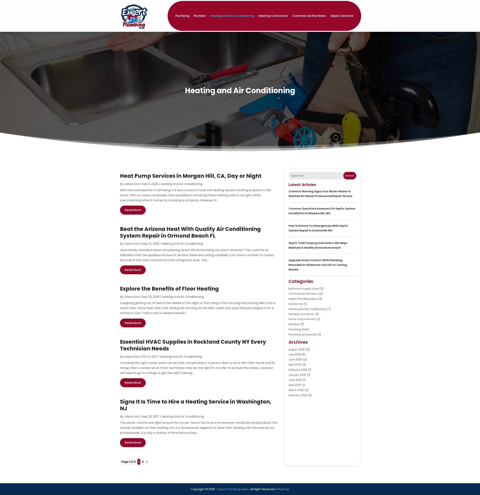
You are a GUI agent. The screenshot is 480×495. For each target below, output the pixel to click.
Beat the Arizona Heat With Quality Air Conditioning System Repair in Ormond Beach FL (190, 232)
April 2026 (295, 364)
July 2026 (295, 354)
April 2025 (295, 385)
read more (133, 210)
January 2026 (297, 375)
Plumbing (182, 16)
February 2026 (298, 370)
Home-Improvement (302, 319)
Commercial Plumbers (309, 16)
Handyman (296, 304)
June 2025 (295, 380)
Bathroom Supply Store (304, 289)
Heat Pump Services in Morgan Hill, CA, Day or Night (190, 176)
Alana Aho (131, 184)
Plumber (200, 16)
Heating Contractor (273, 16)
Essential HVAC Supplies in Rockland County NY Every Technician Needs (193, 345)
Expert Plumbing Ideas (303, 299)
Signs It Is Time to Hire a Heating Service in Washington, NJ (195, 405)
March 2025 (296, 390)
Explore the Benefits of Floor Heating (169, 288)
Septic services (341, 16)
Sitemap (283, 489)
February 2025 (298, 395)
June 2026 (295, 359)
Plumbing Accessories (303, 334)
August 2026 (297, 349)
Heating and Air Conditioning (232, 16)
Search (349, 176)
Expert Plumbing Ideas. (233, 489)
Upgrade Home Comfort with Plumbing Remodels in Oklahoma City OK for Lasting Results (318, 264)
